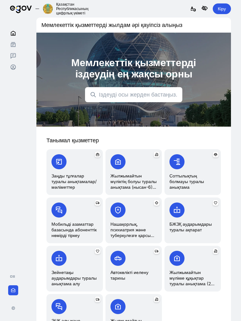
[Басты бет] (13, 33)
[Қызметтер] (13, 44)
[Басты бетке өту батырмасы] (21, 8)
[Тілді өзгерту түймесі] (193, 9)
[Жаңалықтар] (14, 276)
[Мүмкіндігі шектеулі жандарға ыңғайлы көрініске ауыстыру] (204, 8)
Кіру (222, 8)
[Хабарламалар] (13, 55)
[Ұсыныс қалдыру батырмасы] (13, 290)
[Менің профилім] (13, 67)
